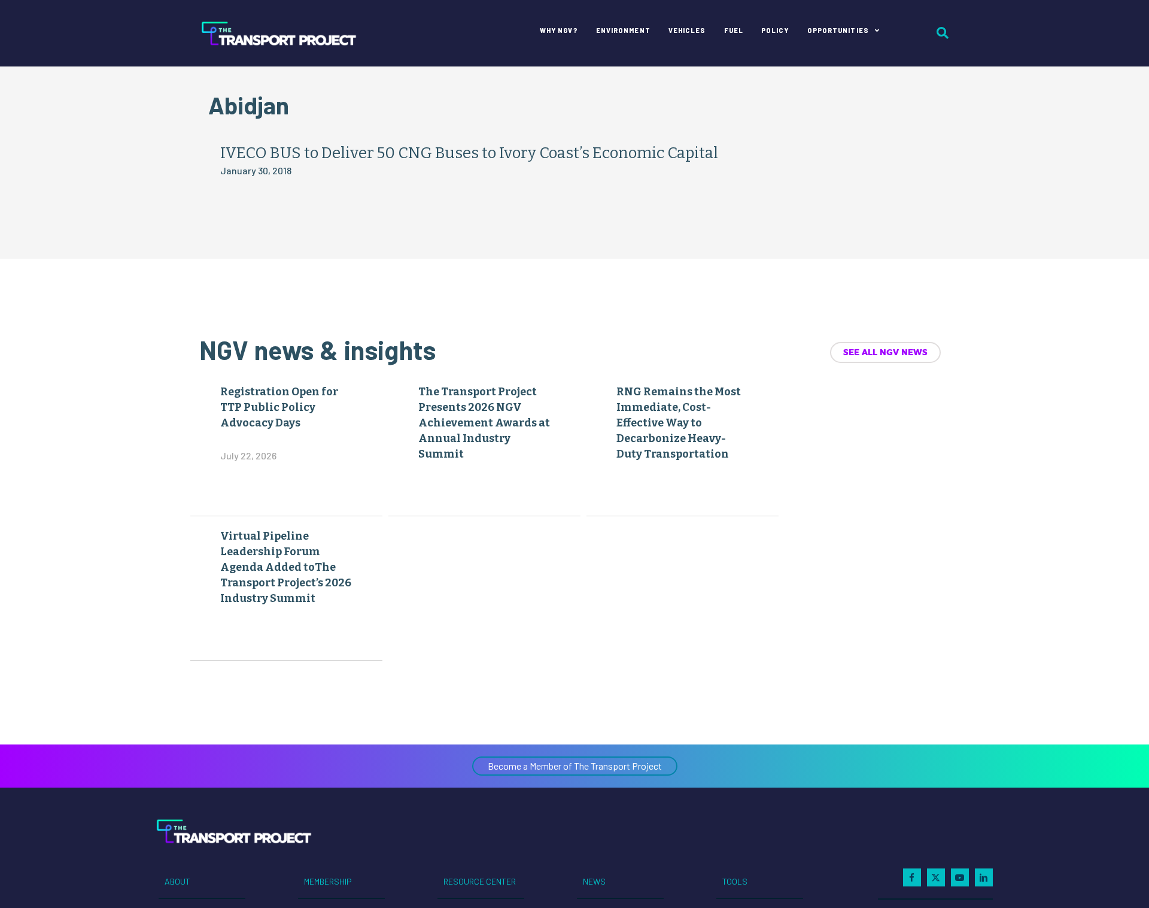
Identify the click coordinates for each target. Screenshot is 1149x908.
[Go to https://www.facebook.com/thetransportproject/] (912, 877)
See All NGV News (885, 352)
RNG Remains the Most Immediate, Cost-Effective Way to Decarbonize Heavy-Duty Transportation (678, 423)
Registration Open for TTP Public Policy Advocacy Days (279, 407)
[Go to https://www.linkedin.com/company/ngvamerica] (984, 877)
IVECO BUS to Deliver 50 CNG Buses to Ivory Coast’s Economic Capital (469, 153)
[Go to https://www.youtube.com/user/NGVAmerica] (960, 877)
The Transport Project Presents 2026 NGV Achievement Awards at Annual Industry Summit (484, 423)
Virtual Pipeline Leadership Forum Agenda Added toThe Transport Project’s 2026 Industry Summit (285, 567)
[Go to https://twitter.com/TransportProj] (936, 877)
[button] (574, 766)
